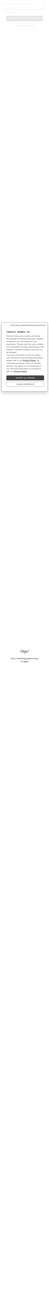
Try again (24, 661)
